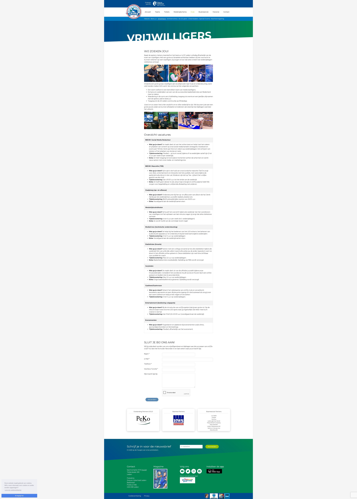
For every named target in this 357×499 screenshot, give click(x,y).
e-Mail (147, 359)
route (144, 470)
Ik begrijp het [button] (19, 495)
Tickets (166, 12)
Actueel (148, 12)
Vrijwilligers (162, 19)
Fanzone (216, 12)
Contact (226, 12)
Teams (157, 12)
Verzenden (152, 399)
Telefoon (148, 364)
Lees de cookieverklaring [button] (13, 490)
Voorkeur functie (151, 369)
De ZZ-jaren (182, 19)
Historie (147, 19)
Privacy (146, 496)
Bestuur (154, 19)
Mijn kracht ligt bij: (150, 374)
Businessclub (203, 12)
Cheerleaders (193, 19)
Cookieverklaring (134, 496)
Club (193, 12)
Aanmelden (212, 446)
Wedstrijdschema (180, 12)
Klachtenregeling (217, 19)
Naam (146, 354)
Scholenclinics (172, 19)
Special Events (204, 19)
